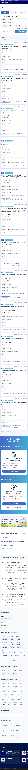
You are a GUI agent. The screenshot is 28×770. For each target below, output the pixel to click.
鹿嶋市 (11, 694)
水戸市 (3, 683)
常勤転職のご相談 (5, 725)
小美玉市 (4, 702)
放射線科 (23, 655)
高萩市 (16, 689)
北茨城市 (22, 689)
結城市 (9, 686)
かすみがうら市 (5, 699)
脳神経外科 (12, 647)
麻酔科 (10, 658)
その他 (13, 660)
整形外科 (19, 647)
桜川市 (12, 699)
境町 (21, 704)
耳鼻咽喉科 (4, 655)
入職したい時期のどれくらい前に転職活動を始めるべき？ (13, 541)
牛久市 (14, 691)
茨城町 (10, 702)
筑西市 (16, 696)
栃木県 (9, 670)
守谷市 (17, 694)
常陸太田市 (10, 689)
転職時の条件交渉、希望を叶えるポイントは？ (10, 548)
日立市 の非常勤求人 (6, 715)
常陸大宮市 (4, 696)
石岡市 (3, 686)
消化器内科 (11, 636)
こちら (18, 507)
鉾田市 (24, 699)
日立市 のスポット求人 (18, 715)
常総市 (3, 689)
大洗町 (15, 702)
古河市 (20, 683)
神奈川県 (15, 673)
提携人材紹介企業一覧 (19, 737)
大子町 (3, 704)
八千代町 (15, 704)
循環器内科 (18, 636)
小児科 (22, 650)
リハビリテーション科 (13, 650)
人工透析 (4, 658)
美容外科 (16, 658)
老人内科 (19, 642)
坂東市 (22, 696)
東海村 (21, 702)
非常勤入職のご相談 (16, 725)
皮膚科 (11, 655)
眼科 (21, 652)
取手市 (9, 691)
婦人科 (10, 652)
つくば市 (21, 691)
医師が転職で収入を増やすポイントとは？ (9, 545)
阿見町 (9, 704)
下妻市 (21, 686)
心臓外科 (18, 644)
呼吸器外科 (4, 647)
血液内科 (11, 639)
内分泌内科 (12, 642)
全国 (2, 618)
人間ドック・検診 (5, 660)
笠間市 (3, 691)
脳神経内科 (4, 642)
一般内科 (4, 636)
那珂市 (11, 696)
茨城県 (5, 618)
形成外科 (4, 650)
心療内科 (18, 639)
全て (2, 627)
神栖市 (18, 699)
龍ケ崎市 (15, 686)
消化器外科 (11, 644)
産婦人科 (4, 652)
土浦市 (14, 683)
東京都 (9, 673)
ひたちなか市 (5, 694)
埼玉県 (20, 670)
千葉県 (3, 673)
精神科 (15, 652)
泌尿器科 (17, 655)
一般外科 (4, 644)
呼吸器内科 (4, 639)
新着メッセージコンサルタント (8, 735)
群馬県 (14, 670)
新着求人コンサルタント (7, 737)
